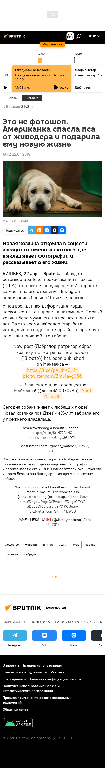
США (62, 544)
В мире (48, 544)
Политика (40, 621)
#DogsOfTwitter (51, 501)
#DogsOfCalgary (40, 506)
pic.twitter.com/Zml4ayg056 (52, 376)
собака (90, 544)
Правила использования (42, 665)
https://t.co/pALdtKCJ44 (52, 370)
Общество (12, 544)
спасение (11, 554)
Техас (75, 544)
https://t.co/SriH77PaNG (52, 432)
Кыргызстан (14, 621)
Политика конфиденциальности (54, 679)
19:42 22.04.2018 (16, 154)
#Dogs (32, 501)
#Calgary (71, 506)
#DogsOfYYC (75, 501)
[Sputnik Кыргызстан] (15, 38)
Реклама (57, 672)
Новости (31, 544)
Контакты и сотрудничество (25, 672)
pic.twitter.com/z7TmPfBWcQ (52, 511)
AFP (8, 221)
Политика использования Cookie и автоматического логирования (31, 688)
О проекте (11, 665)
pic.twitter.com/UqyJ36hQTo (52, 437)
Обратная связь (15, 709)
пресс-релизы (14, 679)
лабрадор (31, 554)
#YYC (58, 506)
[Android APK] (18, 723)
